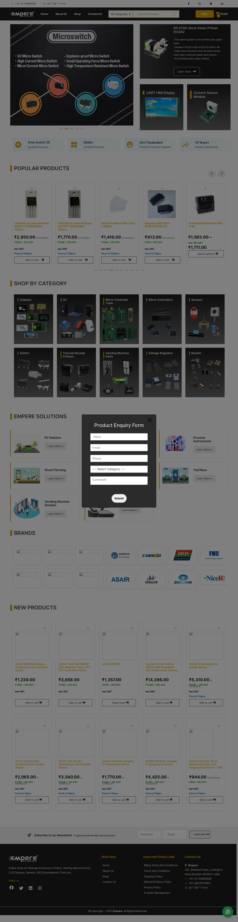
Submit (119, 498)
